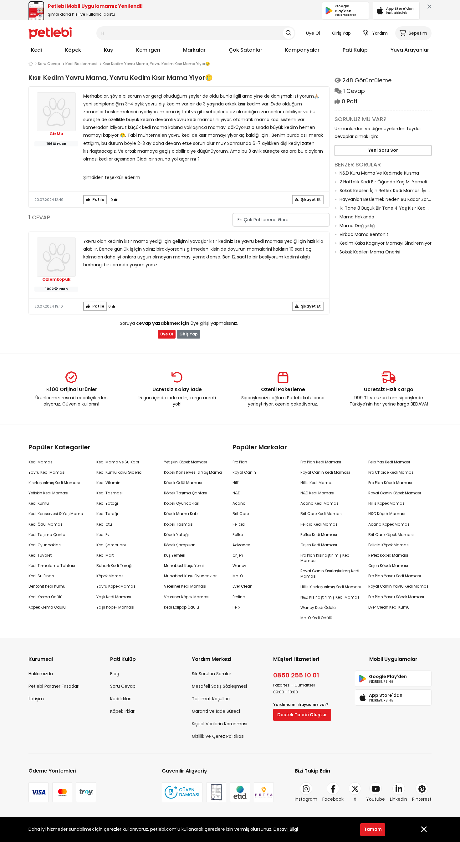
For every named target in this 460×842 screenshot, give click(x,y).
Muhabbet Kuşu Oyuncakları (190, 576)
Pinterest (422, 799)
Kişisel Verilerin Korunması (219, 724)
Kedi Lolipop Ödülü (181, 607)
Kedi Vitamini (108, 482)
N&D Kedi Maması (317, 493)
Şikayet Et (310, 199)
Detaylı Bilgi (285, 829)
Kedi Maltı (105, 555)
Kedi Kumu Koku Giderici (119, 472)
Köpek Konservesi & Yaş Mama (193, 472)
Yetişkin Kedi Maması (48, 493)
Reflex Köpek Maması (388, 555)
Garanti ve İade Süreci (216, 711)
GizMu (56, 134)
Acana (239, 503)
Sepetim (418, 33)
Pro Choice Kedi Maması (391, 472)
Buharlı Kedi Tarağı (114, 565)
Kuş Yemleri (174, 555)
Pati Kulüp (355, 50)
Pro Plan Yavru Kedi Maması (394, 576)
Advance (241, 545)
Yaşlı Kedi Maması (113, 597)
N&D (236, 493)
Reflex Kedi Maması (318, 534)
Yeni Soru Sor (383, 150)
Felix (236, 607)
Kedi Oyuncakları (44, 545)
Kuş (108, 50)
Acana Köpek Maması (389, 524)
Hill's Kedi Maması (317, 482)
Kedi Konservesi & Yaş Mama (55, 513)
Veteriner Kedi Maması (185, 586)
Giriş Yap (341, 33)
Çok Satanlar (245, 50)
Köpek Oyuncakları (181, 503)
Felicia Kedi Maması (319, 524)
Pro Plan (240, 462)
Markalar (194, 50)
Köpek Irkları (122, 711)
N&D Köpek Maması (386, 513)
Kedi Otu (104, 524)
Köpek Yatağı (176, 534)
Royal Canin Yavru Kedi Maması (399, 586)
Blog (114, 674)
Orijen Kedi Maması (318, 545)
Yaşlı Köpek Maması (115, 607)
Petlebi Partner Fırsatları (53, 686)
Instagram (306, 799)
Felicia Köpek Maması (389, 545)
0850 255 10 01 (296, 675)
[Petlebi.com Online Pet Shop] (50, 33)
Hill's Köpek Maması (387, 503)
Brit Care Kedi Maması (321, 513)
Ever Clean (243, 586)
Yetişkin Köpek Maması (185, 462)
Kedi (36, 50)
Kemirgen (148, 50)
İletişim (36, 699)
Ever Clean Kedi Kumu (389, 607)
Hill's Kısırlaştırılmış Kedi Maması (330, 586)
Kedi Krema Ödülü (45, 597)
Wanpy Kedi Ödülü (318, 607)
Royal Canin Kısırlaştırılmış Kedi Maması (329, 573)
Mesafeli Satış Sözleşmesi (219, 686)
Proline (239, 597)
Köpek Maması (110, 576)
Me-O (238, 576)
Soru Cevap (49, 63)
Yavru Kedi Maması (46, 472)
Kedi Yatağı (107, 503)
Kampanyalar (302, 50)
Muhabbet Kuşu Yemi (184, 565)
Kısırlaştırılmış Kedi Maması (54, 482)
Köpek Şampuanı (180, 545)
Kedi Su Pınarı (41, 576)
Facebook (333, 799)
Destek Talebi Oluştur (302, 715)
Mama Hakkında (357, 217)
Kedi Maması (41, 462)
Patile (97, 199)
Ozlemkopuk (56, 279)
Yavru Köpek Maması (116, 586)
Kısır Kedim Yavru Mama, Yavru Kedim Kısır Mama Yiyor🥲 (156, 63)
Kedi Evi (103, 534)
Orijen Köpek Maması (388, 565)
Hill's (237, 482)
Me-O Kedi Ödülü (316, 617)
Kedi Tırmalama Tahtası (51, 565)
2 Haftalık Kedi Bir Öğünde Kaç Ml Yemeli (383, 182)
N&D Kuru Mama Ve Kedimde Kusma (379, 173)
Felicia (239, 524)
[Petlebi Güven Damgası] (182, 792)
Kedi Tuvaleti (40, 555)
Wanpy (239, 565)
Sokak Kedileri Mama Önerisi (370, 252)
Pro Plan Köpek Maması (390, 482)
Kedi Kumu (38, 503)
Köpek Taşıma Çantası (185, 493)
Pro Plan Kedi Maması (320, 462)
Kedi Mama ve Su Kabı (117, 462)
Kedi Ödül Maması (46, 524)
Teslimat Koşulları (211, 699)
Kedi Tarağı (107, 513)
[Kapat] (428, 8)
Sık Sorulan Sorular (211, 674)
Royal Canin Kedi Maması (325, 472)
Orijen (238, 555)
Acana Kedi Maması (320, 503)
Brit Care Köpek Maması (391, 534)
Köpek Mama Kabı (181, 513)
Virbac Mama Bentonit (364, 234)
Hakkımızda (40, 674)
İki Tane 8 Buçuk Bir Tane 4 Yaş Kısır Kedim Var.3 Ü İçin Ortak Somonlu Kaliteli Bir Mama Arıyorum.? (386, 208)
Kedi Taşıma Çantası (48, 534)
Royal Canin (244, 472)
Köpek (73, 50)
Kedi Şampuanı (111, 545)
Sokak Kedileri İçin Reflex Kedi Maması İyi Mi (386, 190)
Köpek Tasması (178, 524)
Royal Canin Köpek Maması (394, 493)
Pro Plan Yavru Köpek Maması (396, 597)
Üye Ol (313, 33)
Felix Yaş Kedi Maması (389, 462)
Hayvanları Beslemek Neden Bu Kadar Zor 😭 (386, 199)
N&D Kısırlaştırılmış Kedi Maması (330, 597)
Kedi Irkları (120, 699)
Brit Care (241, 513)
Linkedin (398, 799)
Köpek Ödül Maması (183, 482)
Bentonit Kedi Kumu (46, 586)
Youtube (375, 799)
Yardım (380, 33)
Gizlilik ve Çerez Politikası (218, 736)
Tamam (373, 829)
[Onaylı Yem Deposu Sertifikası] (216, 792)
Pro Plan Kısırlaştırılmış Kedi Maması (325, 558)
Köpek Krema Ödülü (47, 607)
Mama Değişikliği (358, 225)
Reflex (238, 534)
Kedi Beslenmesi (81, 63)
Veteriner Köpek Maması (186, 597)
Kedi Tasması (109, 493)
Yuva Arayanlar (410, 50)
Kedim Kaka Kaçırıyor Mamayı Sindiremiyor (386, 243)
